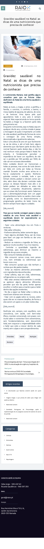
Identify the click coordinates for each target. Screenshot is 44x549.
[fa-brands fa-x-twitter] (19, 2)
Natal (22, 336)
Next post (8, 368)
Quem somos (10, 450)
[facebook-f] (17, 2)
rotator (10, 342)
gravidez (10, 336)
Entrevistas (9, 440)
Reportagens (10, 459)
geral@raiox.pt (7, 497)
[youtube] (25, 2)
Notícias (8, 445)
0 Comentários (10, 70)
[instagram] (22, 2)
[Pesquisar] (40, 8)
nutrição (33, 336)
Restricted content (11, 404)
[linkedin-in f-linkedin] (27, 2)
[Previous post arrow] (38, 361)
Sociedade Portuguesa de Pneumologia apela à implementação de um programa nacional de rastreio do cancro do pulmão (22, 412)
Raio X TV (9, 454)
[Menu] (3, 8)
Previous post (9, 359)
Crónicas (8, 66)
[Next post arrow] (38, 372)
